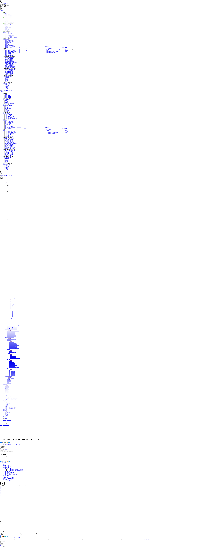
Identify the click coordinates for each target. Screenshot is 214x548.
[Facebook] (3, 428)
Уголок (6, 20)
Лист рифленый (8, 42)
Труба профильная (8, 36)
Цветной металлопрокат (7, 76)
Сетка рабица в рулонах (9, 52)
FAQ (47, 50)
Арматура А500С (8, 15)
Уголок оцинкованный (9, 73)
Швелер (6, 21)
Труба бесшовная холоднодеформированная (15, 470)
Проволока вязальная (9, 55)
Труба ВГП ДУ (8, 34)
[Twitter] (3, 531)
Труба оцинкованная (9, 70)
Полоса (6, 28)
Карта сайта (2, 535)
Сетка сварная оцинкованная (10, 51)
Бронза (6, 78)
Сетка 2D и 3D (8, 54)
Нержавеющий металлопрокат (8, 57)
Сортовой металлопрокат (7, 24)
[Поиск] (1, 178)
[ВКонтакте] (1, 442)
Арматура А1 (7, 14)
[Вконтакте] (3, 427)
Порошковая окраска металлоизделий (33, 50)
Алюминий (7, 77)
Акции (66, 49)
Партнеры (21, 49)
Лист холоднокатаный (9, 41)
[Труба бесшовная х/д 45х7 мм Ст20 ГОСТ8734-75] (12, 444)
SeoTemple (16, 537)
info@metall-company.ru (4, 425)
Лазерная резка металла (30, 48)
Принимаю (2, 541)
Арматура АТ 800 (8, 16)
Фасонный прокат (6, 18)
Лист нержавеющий (9, 59)
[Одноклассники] (7, 442)
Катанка (6, 30)
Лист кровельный (8, 47)
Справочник (46, 46)
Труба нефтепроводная (9, 35)
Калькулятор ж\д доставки (51, 52)
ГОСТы (47, 49)
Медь (6, 81)
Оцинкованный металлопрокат (9, 69)
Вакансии (21, 51)
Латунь (6, 80)
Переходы (7, 86)
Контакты (70, 49)
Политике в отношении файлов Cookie (141, 539)
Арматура (5, 13)
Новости (66, 50)
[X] (2, 442)
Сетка (4, 49)
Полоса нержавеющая (9, 63)
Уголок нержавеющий (9, 64)
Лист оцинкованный (9, 72)
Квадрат (6, 26)
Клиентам (21, 47)
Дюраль (6, 79)
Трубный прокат (6, 32)
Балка (6, 19)
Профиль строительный (9, 22)
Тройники (7, 85)
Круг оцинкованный (9, 71)
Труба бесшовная (8, 33)
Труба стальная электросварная (11, 37)
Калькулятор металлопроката (52, 51)
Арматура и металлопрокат (8, 534)
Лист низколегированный (10, 46)
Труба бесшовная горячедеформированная (15, 469)
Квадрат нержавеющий (9, 61)
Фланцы (6, 87)
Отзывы (20, 50)
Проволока (7, 29)
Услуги (25, 46)
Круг (6, 25)
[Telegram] (7, 536)
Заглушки (7, 88)
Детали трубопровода (7, 83)
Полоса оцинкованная (9, 74)
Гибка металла (28, 49)
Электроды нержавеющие (10, 67)
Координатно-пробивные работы (32, 51)
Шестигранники (8, 27)
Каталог (2, 10)
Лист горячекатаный (9, 40)
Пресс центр (64, 47)
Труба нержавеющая (9, 58)
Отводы (6, 84)
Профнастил (7, 43)
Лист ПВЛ (7, 44)
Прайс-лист (60, 49)
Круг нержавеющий (9, 60)
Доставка (21, 48)
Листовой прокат (6, 39)
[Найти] (1, 9)
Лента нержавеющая (9, 65)
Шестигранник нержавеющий (11, 62)
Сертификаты (49, 48)
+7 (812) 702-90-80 (4, 3)
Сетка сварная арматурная (10, 50)
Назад (7, 182)
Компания (19, 45)
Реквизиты (21, 52)
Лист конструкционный (9, 45)
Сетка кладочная (8, 53)
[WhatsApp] (5, 442)
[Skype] (5, 536)
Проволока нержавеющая (10, 66)
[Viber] (4, 442)
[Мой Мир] (9, 442)
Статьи (66, 51)
